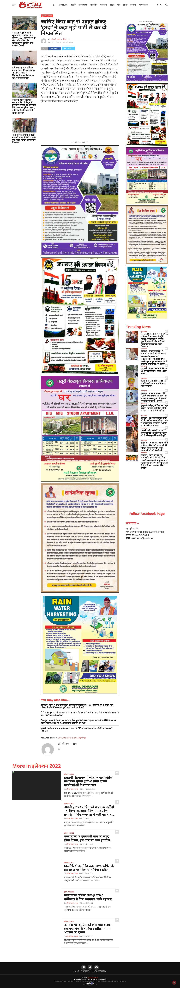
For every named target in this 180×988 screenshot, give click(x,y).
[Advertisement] (80, 122)
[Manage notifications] (174, 983)
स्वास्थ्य (133, 4)
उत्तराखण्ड (83, 4)
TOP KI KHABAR (93, 978)
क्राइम (112, 4)
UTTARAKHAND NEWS (68, 738)
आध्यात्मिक (143, 4)
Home (76, 971)
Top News (63, 4)
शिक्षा (125, 4)
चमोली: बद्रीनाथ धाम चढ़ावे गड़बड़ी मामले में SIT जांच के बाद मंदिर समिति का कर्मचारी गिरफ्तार (24, 138)
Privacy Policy (99, 971)
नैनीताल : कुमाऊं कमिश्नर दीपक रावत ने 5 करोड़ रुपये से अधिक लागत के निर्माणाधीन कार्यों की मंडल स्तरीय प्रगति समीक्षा (23, 72)
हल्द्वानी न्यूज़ (82, 738)
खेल (118, 4)
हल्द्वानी (73, 4)
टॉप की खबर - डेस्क (58, 39)
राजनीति (93, 4)
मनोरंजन (103, 4)
